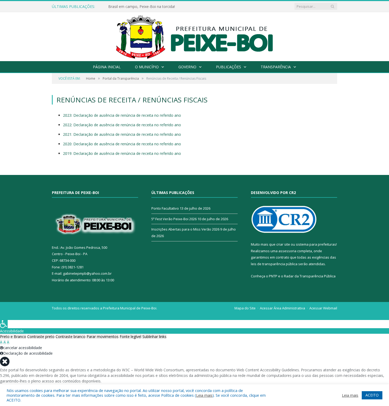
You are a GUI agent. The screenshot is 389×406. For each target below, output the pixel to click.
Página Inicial (107, 66)
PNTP (273, 276)
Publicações (228, 66)
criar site (283, 244)
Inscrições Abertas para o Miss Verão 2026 (185, 229)
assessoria (287, 251)
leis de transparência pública (274, 263)
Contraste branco (70, 336)
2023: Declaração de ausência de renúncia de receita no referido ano (122, 115)
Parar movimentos (103, 336)
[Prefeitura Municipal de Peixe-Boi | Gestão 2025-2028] (194, 35)
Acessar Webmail (323, 308)
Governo (187, 66)
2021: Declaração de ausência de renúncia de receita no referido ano (122, 134)
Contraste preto (41, 336)
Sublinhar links (154, 336)
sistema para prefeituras (316, 244)
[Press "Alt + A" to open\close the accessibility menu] (4, 324)
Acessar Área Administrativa (282, 308)
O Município (147, 66)
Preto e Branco (13, 336)
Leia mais (204, 395)
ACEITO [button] (372, 395)
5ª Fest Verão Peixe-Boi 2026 (174, 218)
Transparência (276, 66)
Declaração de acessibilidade (28, 353)
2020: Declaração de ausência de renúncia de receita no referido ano (122, 143)
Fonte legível (130, 336)
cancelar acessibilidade (22, 347)
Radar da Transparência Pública (310, 276)
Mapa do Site (245, 308)
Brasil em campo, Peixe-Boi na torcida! (141, 6)
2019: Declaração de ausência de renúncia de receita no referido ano (122, 153)
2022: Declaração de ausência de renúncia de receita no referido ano (122, 124)
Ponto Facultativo (165, 208)
